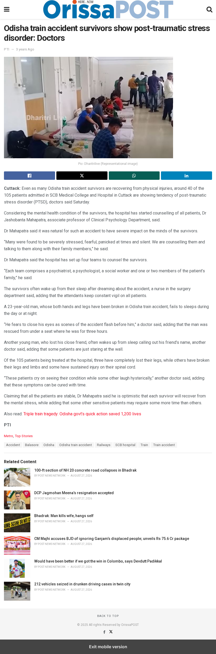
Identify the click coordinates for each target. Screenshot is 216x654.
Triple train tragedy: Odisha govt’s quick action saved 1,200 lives (82, 413)
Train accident (164, 445)
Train (144, 445)
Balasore (31, 445)
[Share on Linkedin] (186, 175)
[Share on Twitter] (81, 175)
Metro (8, 436)
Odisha (48, 445)
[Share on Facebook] (29, 175)
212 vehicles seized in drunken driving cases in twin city (82, 584)
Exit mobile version (108, 646)
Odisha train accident (75, 445)
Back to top (108, 616)
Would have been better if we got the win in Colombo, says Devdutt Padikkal (98, 561)
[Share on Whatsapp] (134, 175)
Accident (13, 445)
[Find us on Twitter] (111, 632)
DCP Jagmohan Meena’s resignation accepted (74, 493)
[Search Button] (209, 9)
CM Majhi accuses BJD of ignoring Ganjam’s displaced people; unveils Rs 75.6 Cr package (111, 539)
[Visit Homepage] (108, 9)
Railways (103, 445)
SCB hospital (125, 445)
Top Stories (24, 436)
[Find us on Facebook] (104, 632)
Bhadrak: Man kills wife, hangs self (64, 516)
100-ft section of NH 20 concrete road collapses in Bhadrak (85, 470)
